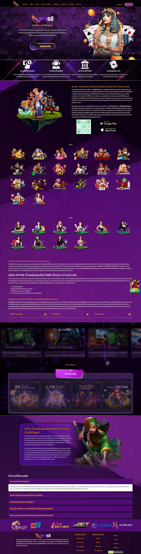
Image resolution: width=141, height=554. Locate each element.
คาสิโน (31, 4)
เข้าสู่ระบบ (119, 5)
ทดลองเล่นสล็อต (46, 4)
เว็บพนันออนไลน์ (41, 540)
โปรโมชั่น (71, 4)
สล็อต (37, 4)
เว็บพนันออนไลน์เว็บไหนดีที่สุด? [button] (22, 501)
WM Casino (80, 542)
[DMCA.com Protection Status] (116, 552)
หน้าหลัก (24, 4)
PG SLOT (98, 538)
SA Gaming (80, 546)
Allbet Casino (80, 538)
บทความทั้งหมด (70, 365)
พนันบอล (56, 4)
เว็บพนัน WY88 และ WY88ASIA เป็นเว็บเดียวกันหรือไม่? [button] (31, 508)
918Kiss (98, 542)
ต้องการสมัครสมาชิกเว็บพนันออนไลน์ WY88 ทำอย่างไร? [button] (32, 515)
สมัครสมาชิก (128, 5)
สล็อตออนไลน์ (98, 534)
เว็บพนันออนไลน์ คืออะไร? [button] (20, 481)
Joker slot (98, 546)
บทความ (78, 4)
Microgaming (98, 551)
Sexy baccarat (80, 551)
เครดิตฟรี (64, 4)
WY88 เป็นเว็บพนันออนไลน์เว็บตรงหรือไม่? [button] (26, 495)
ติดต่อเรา (115, 548)
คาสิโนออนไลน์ (80, 534)
